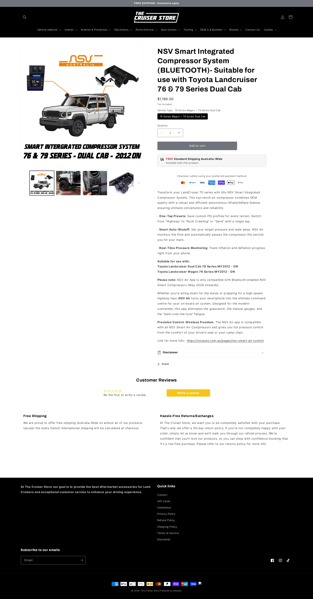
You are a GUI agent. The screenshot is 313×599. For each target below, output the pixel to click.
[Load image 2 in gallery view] (68, 183)
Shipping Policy (167, 526)
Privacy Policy (166, 513)
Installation (164, 507)
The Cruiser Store (150, 590)
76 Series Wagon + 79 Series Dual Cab (182, 116)
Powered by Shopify (171, 590)
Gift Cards (163, 501)
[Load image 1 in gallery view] (42, 183)
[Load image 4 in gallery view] (121, 183)
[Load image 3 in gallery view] (95, 183)
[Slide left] (25, 183)
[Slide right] (139, 183)
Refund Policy (166, 520)
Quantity (162, 125)
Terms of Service (168, 533)
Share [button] (165, 363)
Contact (162, 494)
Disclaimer (163, 539)
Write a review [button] (188, 393)
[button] (25, 17)
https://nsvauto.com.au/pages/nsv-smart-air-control (225, 340)
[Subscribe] (82, 560)
